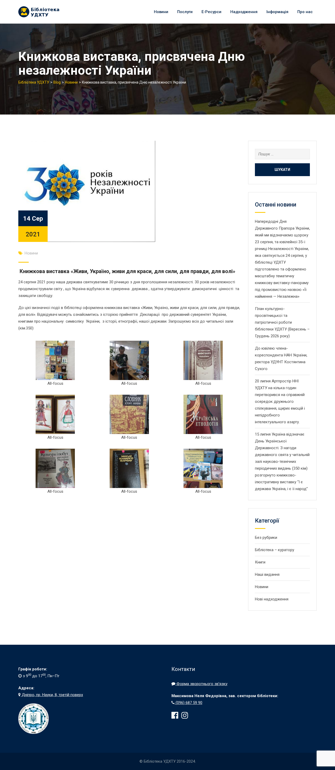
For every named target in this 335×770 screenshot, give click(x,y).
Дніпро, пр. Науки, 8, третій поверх (52, 694)
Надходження (244, 11)
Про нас (305, 11)
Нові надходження (271, 599)
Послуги (185, 11)
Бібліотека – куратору (274, 549)
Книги (260, 562)
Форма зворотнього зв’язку (201, 683)
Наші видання (267, 574)
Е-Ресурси (211, 11)
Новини (161, 11)
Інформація (277, 11)
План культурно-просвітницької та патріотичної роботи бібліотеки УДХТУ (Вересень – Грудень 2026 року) (282, 322)
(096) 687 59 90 (188, 702)
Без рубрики (266, 537)
